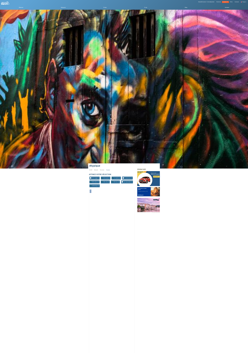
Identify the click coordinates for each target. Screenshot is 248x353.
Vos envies (102, 170)
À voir (145, 7)
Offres (231, 2)
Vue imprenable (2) (127, 182)
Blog (186, 7)
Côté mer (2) (116, 182)
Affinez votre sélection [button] (100, 175)
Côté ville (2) (106, 182)
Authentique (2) (95, 185)
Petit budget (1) (95, 178)
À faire (105, 7)
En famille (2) (117, 178)
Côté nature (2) (95, 182)
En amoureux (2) (128, 178)
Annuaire (227, 7)
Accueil (90, 170)
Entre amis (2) (106, 178)
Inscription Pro (225, 2)
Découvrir (63, 7)
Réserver (21, 7)
